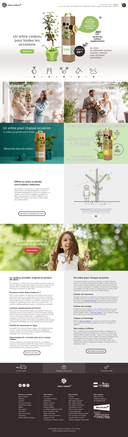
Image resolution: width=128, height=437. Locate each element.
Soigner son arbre (49, 403)
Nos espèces (23, 409)
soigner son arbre (102, 6)
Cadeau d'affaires (49, 407)
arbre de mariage (96, 313)
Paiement (21, 399)
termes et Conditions (64, 429)
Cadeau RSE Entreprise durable (78, 413)
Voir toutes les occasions (96, 351)
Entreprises (22, 415)
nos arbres (66, 6)
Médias (21, 407)
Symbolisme (47, 401)
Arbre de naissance (90, 301)
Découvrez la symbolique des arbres (32, 213)
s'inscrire (110, 4)
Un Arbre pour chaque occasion (54, 420)
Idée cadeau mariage (75, 403)
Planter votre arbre (49, 413)
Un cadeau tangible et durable (53, 409)
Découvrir (27, 51)
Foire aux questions (25, 403)
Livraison (21, 401)
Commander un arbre (75, 407)
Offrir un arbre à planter (76, 409)
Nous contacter (23, 397)
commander (86, 6)
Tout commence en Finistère (77, 415)
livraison (93, 6)
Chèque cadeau (48, 405)
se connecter (103, 4)
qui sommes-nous (76, 6)
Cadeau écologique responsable (79, 420)
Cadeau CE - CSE (49, 417)
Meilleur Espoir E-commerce (52, 415)
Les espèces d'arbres (50, 399)
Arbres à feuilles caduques (27, 417)
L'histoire (71, 397)
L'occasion (47, 397)
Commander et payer (25, 405)
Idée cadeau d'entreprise (76, 405)
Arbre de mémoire (85, 321)
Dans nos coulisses (25, 413)
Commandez (32, 250)
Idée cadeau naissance (76, 401)
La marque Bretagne (75, 411)
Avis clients (22, 411)
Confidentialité (52, 429)
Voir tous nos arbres (32, 353)
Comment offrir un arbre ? (76, 417)
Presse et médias (74, 399)
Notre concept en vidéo (51, 411)
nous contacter (113, 6)
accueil (60, 6)
